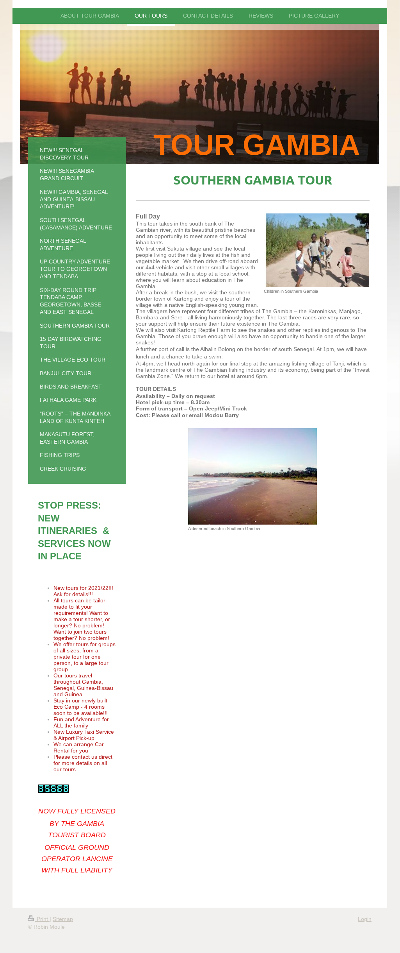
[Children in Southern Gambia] (316, 250)
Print (42, 919)
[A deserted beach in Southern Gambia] (252, 476)
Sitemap (63, 919)
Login (365, 919)
